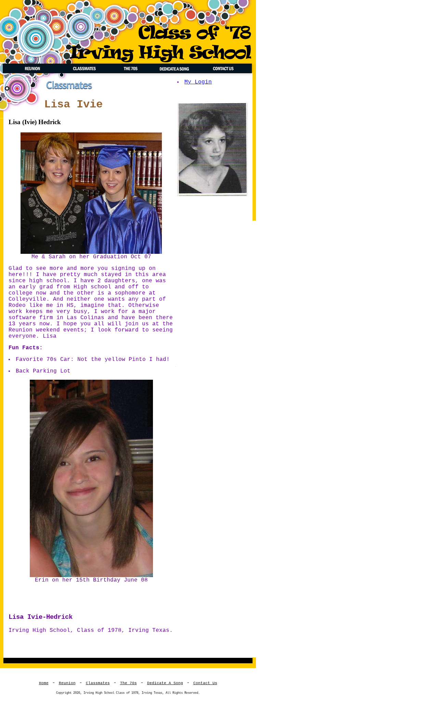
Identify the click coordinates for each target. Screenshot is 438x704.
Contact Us (205, 683)
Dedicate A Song (165, 683)
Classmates (98, 683)
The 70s (128, 683)
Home (44, 683)
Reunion (67, 683)
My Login (198, 82)
